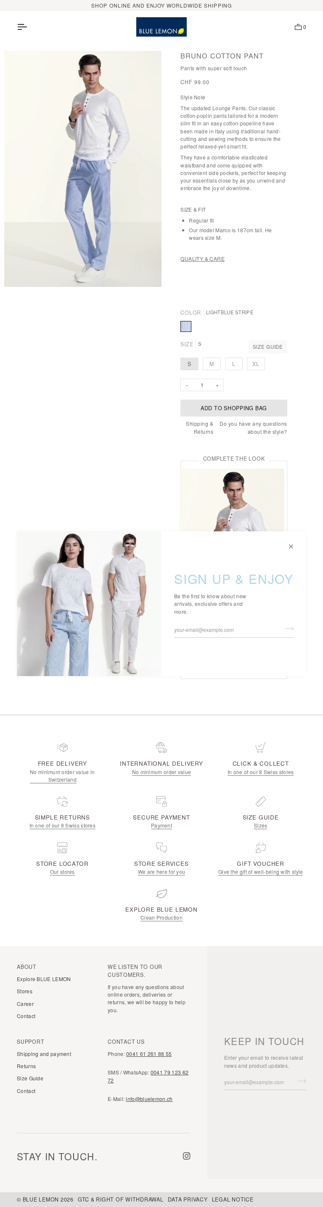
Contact (26, 1015)
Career (25, 1003)
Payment (161, 825)
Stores (24, 991)
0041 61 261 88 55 (149, 1053)
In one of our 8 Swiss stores (261, 771)
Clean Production (161, 917)
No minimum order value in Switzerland (62, 775)
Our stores (62, 871)
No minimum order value (161, 771)
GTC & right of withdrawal (121, 1199)
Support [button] (30, 1041)
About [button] (27, 967)
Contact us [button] (126, 1041)
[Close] (294, 542)
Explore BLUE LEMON (44, 978)
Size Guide (268, 346)
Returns (26, 1065)
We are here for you (161, 871)
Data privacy (188, 1199)
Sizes (260, 825)
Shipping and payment (44, 1053)
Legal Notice (233, 1199)
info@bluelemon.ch (149, 1098)
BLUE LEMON (41, 1199)
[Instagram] (187, 1156)
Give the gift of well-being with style (260, 871)
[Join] (287, 628)
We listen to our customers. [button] (135, 971)
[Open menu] (29, 26)
